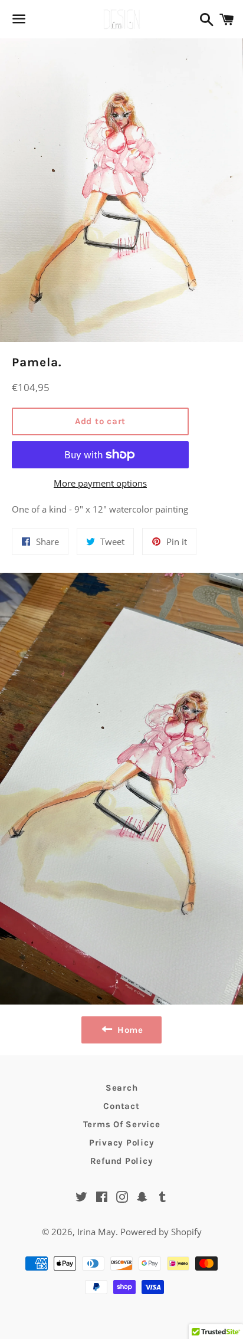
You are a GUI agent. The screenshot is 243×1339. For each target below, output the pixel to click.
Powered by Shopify (161, 1232)
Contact (121, 1106)
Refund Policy (121, 1161)
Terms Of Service (121, 1124)
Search (122, 1087)
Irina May (96, 1232)
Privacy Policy (122, 1142)
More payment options (100, 483)
